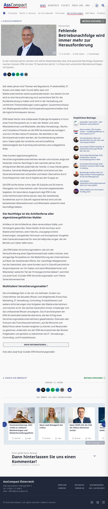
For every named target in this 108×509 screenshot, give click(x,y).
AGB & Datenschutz (97, 488)
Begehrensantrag (97, 485)
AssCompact (15, 502)
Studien (101, 13)
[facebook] (5, 74)
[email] (26, 74)
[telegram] (22, 74)
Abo (88, 5)
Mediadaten (79, 485)
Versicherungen (75, 13)
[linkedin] (13, 74)
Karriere (62, 488)
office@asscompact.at (18, 491)
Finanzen (12, 13)
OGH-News (90, 13)
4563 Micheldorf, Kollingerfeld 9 (17, 486)
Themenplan (79, 488)
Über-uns (77, 5)
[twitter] (9, 74)
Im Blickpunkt (45, 13)
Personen (60, 13)
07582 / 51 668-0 (14, 488)
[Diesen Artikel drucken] (69, 390)
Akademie (53, 5)
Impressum (62, 485)
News (43, 5)
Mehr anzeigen (93, 442)
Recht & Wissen (28, 13)
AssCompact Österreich (18, 481)
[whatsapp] (17, 74)
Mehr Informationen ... (36, 344)
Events (65, 5)
